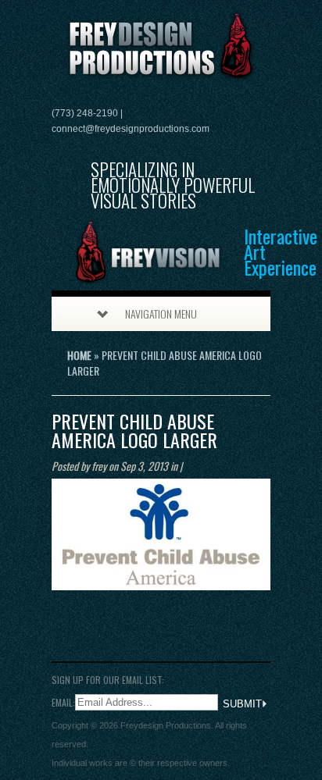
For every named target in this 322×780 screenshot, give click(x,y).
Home (79, 355)
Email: (63, 701)
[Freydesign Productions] (161, 71)
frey (98, 466)
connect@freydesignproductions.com (130, 128)
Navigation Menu (161, 313)
